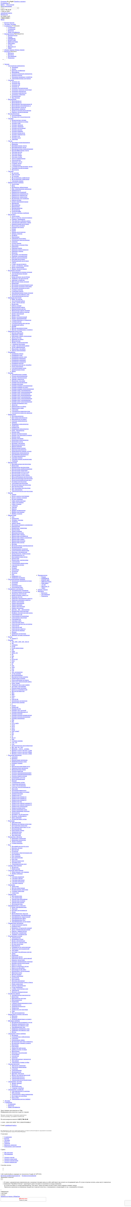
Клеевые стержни (17, 763)
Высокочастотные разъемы (20, 677)
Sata (13, 665)
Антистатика (16, 216)
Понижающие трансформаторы (21, 915)
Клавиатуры (15, 427)
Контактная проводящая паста (21, 766)
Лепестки (14, 405)
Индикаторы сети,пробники (20, 198)
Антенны (11, 80)
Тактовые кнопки (17, 457)
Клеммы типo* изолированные (21, 397)
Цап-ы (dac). (15, 1097)
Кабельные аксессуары (15, 331)
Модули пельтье (16, 974)
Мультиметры (16, 209)
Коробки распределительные (20, 963)
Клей (13, 765)
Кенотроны (15, 1045)
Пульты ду (15, 1085)
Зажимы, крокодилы (18, 379)
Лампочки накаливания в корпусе (22, 598)
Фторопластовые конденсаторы (21, 485)
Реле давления (16, 856)
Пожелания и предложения (12, 1146)
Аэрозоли (15, 757)
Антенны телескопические (20, 88)
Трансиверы (15, 569)
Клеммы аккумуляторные (19, 382)
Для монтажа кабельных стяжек (21, 222)
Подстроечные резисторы (19, 825)
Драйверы (15, 521)
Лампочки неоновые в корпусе (21, 600)
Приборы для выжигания (19, 256)
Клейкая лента (16, 926)
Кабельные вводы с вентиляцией (22, 958)
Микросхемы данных (18, 534)
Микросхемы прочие (18, 542)
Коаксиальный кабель (18, 307)
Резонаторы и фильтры (15, 837)
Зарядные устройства (18, 280)
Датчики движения (17, 126)
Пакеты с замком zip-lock (19, 931)
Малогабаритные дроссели (20, 913)
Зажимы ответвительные (19, 377)
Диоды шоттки (16, 160)
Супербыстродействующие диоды (22, 166)
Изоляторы (15, 955)
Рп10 (13, 725)
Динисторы (15, 886)
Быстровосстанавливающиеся (21, 142)
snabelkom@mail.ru (6, 13)
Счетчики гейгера (17, 878)
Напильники (15, 237)
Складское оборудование (15, 870)
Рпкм (13, 729)
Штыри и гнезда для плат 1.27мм (22, 750)
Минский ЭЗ (12, 46)
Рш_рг (14, 737)
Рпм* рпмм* (15, 731)
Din (13, 649)
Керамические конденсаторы (20, 467)
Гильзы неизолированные (19, 376)
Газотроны (15, 1038)
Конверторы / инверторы (19, 528)
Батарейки (15, 275)
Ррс (13, 734)
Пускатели (15, 851)
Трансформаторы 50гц (18, 920)
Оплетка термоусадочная (19, 776)
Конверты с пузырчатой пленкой (22, 928)
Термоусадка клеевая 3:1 (19, 797)
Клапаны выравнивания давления (22, 961)
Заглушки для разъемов (19, 686)
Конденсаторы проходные (20, 470)
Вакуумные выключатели (19, 417)
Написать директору (10, 1145)
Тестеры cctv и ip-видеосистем (21, 117)
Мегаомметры (16, 205)
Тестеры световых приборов (20, 213)
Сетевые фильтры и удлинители (21, 320)
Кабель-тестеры (16, 200)
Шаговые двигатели (18, 1073)
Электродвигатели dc (18, 1078)
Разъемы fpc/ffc (16, 709)
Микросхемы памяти (18, 539)
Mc (13, 657)
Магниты (14, 1016)
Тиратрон (15, 1057)
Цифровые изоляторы (18, 577)
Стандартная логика (18, 565)
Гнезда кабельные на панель (20, 680)
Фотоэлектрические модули (20, 296)
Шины (14, 371)
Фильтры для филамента (19, 816)
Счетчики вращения (18, 877)
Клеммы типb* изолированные (21, 390)
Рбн (13, 721)
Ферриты (14, 1017)
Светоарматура (16, 619)
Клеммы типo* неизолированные (22, 398)
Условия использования (29, 1175)
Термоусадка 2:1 (16, 795)
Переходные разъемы (18, 702)
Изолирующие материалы (19, 760)
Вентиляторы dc (17, 102)
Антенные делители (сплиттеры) (22, 89)
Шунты (14, 1032)
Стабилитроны (16, 165)
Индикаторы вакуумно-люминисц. (22, 1041)
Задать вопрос (5, 18)
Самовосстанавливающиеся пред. (22, 1003)
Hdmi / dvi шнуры (17, 299)
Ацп (13, 517)
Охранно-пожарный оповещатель (22, 73)
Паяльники (15, 246)
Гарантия (7, 1143)
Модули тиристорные (18, 888)
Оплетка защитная (17, 771)
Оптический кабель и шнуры (20, 312)
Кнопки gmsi (16, 432)
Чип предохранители (18, 1013)
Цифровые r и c (16, 576)
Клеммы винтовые (17, 384)
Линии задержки (17, 531)
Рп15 (13, 728)
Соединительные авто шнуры (21, 323)
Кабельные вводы (17, 957)
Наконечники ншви (18, 408)
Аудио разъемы (16, 673)
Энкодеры (15, 139)
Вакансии (11, 30)
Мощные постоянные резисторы (21, 824)
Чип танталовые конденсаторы (21, 488)
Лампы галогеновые (18, 601)
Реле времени (16, 854)
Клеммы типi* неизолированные (22, 395)
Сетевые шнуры (16, 321)
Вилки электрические (18, 941)
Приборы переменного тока (20, 1024)
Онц (13, 697)
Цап (13, 574)
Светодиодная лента (18, 622)
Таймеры (14, 566)
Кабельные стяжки (17, 334)
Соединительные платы (19, 368)
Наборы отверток (17, 233)
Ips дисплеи (15, 173)
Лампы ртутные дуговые (19, 1049)
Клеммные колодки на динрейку (22, 365)
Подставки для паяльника (19, 254)
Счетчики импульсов (18, 880)
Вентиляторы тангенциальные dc (22, 104)
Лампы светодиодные (18, 606)
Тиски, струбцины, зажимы (20, 265)
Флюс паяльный (16, 817)
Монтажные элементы (18, 109)
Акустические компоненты (16, 65)
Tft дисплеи (15, 176)
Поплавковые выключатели (20, 454)
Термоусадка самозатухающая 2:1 (22, 803)
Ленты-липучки (16, 337)
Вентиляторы (12, 99)
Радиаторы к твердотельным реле (22, 853)
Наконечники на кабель (19, 406)
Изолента (14, 758)
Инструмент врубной (18, 225)
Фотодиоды (15, 169)
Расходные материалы (15, 755)
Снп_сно (14, 742)
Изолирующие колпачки (19, 688)
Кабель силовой (16, 305)
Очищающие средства (18, 777)
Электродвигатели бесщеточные (21, 1080)
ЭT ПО (10, 45)
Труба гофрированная (18, 347)
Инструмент (12, 214)
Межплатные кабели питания (21, 310)
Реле (9, 845)
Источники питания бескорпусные (22, 285)
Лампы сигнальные (18, 608)
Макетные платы (17, 973)
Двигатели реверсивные (19, 1067)
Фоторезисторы (16, 833)
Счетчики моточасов (18, 881)
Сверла (14, 262)
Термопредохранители (18, 1006)
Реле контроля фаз (17, 857)
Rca (13, 662)
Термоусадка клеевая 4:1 (19, 798)
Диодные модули (17, 152)
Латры (14, 912)
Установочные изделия (15, 936)
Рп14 (13, 726)
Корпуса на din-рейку (18, 968)
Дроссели (14, 909)
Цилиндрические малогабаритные (22, 745)
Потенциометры (17, 829)
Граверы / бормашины (18, 219)
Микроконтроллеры (18, 533)
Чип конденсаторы (17, 486)
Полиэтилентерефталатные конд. (22, 480)
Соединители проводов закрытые (22, 413)
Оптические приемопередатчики (22, 581)
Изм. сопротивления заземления (21, 189)
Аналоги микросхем (10, 1162)
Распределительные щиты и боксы (22, 982)
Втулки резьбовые (17, 499)
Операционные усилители (20, 549)
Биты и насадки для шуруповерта (22, 217)
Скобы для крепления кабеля (20, 345)
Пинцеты (14, 253)
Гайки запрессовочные (19, 501)
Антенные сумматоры (18, 94)
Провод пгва (15, 315)
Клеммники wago (17, 355)
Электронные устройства (16, 1089)
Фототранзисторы (17, 904)
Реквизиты (11, 58)
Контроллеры (16, 529)
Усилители (15, 571)
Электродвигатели (13, 1064)
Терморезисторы (17, 832)
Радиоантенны (16, 96)
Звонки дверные (17, 1083)
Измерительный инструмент (20, 224)
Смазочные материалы (18, 784)
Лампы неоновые (17, 605)
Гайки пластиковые (18, 502)
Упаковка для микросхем (19, 934)
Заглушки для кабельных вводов (21, 952)
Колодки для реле (17, 848)
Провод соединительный (19, 317)
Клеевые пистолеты (18, 227)
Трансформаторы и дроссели (17, 905)
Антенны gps (16, 81)
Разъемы (10, 640)
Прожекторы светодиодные (20, 611)
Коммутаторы (16, 869)
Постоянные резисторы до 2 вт (21, 827)
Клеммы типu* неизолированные (22, 401)
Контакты (7, 51)
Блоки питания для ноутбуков (21, 277)
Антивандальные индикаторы (21, 592)
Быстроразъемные (17, 675)
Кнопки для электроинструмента (22, 435)
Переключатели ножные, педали (21, 451)
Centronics (15, 645)
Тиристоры (11, 885)
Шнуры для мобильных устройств (22, 329)
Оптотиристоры (16, 585)
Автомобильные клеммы (19, 374)
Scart (13, 667)
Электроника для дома (15, 1081)
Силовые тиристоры (18, 891)
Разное (10, 637)
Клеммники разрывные (19, 361)
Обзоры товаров (9, 50)
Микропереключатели (18, 445)
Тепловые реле (16, 862)
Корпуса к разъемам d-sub (19, 689)
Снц (13, 744)
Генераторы (15, 518)
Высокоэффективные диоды (20, 150)
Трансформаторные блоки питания (22, 293)
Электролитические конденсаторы (22, 491)
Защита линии (16, 523)
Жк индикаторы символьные (20, 179)
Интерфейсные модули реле (20, 846)
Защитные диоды (17, 161)
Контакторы (15, 849)
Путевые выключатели (19, 456)
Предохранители (17, 1000)
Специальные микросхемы (20, 563)
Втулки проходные (17, 944)
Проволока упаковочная (19, 933)
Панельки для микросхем (19, 552)
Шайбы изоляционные (18, 510)
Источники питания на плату (21, 288)
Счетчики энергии (17, 883)
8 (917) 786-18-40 (6, 9)
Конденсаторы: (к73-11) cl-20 (20, 472)
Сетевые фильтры (17, 843)
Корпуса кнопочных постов (20, 966)
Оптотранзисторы (17, 587)
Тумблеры (15, 461)
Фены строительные (18, 267)
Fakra (13, 651)
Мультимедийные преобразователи (22, 545)
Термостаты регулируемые (20, 1009)
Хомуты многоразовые (19, 350)
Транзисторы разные (18, 902)
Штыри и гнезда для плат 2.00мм (22, 752)
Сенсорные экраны (17, 181)
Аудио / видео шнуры (18, 302)
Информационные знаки (19, 761)
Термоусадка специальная (19, 806)
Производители (9, 34)
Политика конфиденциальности (10, 1175)
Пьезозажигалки (17, 1086)
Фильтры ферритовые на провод (21, 1019)
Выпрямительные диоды (19, 145)
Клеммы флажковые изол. (19, 403)
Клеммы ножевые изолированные (22, 385)
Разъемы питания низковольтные (22, 715)
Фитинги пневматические (20, 992)
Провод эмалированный (19, 318)
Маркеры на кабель (17, 339)
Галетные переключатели (19, 421)
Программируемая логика (19, 557)
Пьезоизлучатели (17, 75)
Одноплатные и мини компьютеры (22, 1094)
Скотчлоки (15, 409)
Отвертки (15, 241)
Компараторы (16, 526)
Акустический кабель (18, 301)
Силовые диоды (16, 163)
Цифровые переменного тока (20, 1029)
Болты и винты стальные (19, 497)
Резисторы (11, 821)
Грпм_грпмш (16, 683)
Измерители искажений (19, 192)
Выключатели (16, 945)
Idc (12, 654)
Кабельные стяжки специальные (21, 336)
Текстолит (15, 789)
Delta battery (11, 43)
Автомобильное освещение (20, 590)
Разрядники (15, 1001)
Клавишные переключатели (20, 429)
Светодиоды (15, 625)
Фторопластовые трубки (19, 819)
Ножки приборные (17, 976)
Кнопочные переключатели (20, 440)
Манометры (15, 203)
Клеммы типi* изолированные (21, 393)
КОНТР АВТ (12, 40)
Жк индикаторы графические (21, 177)
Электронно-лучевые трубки (20, 1062)
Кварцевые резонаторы (19, 840)
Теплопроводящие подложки (20, 792)
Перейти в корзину (20, 1)
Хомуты (14, 509)
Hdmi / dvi (15, 653)
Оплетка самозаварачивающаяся (21, 773)
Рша (13, 739)
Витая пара (15, 304)
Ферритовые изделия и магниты (18, 1014)
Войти (3, 4)
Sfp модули (15, 867)
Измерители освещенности (20, 193)
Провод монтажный (18, 313)
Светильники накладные (19, 617)
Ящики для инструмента (19, 269)
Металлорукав (16, 341)
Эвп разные (15, 1061)
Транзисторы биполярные (19, 899)
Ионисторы (15, 465)
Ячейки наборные (17, 873)
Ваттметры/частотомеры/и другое (22, 1022)
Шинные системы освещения (21, 635)
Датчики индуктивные (19, 128)
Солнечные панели (17, 291)
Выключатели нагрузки (19, 998)
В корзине (4, 1)
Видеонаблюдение (13, 113)
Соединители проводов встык (21, 411)
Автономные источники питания (22, 272)
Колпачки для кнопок (18, 443)
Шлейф (14, 326)
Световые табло (16, 621)
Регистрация (10, 4)
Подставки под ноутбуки (19, 1096)
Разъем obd (15, 707)
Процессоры (15, 558)
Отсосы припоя (16, 243)
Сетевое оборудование (15, 865)
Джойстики (15, 425)
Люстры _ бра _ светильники (20, 609)
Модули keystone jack (18, 691)
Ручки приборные (17, 987)
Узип (13, 1011)
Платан (10, 37)
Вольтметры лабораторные (20, 187)
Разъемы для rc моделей (19, 710)
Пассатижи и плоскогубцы (20, 245)
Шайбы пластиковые (18, 512)
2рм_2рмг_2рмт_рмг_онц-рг (20, 641)
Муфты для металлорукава (20, 342)
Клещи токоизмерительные (20, 201)
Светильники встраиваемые (20, 616)
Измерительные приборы (16, 182)
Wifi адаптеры (16, 1093)
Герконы (14, 422)
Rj (12, 664)
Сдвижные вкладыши (18, 344)
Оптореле (15, 584)
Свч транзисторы (17, 897)
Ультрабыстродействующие (20, 168)
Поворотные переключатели (20, 453)
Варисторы (15, 997)
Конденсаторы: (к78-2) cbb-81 (21, 475)
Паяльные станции (17, 251)
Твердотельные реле (18, 861)
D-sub (13, 646)
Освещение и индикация (15, 589)
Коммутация (12, 414)
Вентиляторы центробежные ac (21, 105)
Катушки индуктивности (19, 910)
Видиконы (15, 1035)
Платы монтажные (17, 366)
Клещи (14, 229)
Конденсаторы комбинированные (22, 469)
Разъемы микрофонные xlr (20, 712)
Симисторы (15, 893)
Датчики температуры (18, 134)
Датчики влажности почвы (20, 121)
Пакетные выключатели (19, 449)
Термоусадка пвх (17, 801)
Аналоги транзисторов (11, 1160)
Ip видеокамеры (16, 115)
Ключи (14, 230)
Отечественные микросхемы (20, 550)
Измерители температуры (19, 195)
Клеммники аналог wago (19, 357)
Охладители (15, 977)
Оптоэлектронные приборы (16, 579)
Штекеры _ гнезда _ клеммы (20, 749)
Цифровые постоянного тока (20, 1030)
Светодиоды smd (17, 627)
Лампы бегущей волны (19, 1048)
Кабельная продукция (14, 297)
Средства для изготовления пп (21, 787)
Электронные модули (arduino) (21, 1099)
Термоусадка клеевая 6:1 (19, 800)
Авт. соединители (17, 672)
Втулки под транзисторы (19, 942)
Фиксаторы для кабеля (18, 349)
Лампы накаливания (18, 603)
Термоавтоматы (16, 1005)
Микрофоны (15, 72)
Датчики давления (17, 125)
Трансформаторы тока (18, 1027)
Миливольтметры (17, 208)
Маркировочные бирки (19, 769)
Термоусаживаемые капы (19, 809)
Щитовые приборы (14, 1021)
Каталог (7, 22)
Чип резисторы (16, 835)
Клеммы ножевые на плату (20, 387)
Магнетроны (15, 1051)
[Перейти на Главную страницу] (6, 6)
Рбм (13, 720)
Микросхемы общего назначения (22, 537)
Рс (12, 736)
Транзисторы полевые (18, 901)
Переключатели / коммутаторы (21, 553)
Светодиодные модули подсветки (22, 624)
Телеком (14, 568)
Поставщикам (12, 56)
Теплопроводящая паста (19, 790)
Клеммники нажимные (19, 360)
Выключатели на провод (19, 419)
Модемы (14, 544)
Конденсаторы (12, 462)
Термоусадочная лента (18, 808)
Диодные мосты (16, 153)
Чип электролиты (17, 489)
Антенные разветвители (19, 93)
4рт (13, 643)
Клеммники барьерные (19, 358)
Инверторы (15, 283)
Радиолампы (15, 1054)
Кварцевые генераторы (19, 838)
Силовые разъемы (17, 741)
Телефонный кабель (18, 325)
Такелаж (14, 507)
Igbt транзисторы (17, 896)
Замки (13, 953)
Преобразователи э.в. (18, 555)
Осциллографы (16, 211)
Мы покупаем (8, 1152)
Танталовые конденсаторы (20, 483)
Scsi (13, 669)
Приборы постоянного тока (20, 1025)
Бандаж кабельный (17, 333)
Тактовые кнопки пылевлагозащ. (22, 459)
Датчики (10, 118)
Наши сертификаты (14, 32)
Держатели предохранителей (20, 949)
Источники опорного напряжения (22, 525)
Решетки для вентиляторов (20, 112)
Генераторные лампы (18, 1040)
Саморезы (15, 505)
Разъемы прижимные (18, 718)
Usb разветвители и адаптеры (21, 1091)
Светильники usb (17, 614)
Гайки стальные (16, 504)
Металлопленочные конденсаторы (22, 478)
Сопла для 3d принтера (19, 785)
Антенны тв (15, 86)
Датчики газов (16, 123)
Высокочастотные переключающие (22, 149)
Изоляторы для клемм (18, 381)
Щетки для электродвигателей (21, 1075)
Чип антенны (16, 97)
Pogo (13, 661)
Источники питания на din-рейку (22, 286)
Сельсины (15, 1069)
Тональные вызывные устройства (22, 77)
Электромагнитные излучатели (21, 78)
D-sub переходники (17, 648)
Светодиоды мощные (18, 630)
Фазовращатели (16, 1072)
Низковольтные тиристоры (20, 889)
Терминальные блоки (18, 369)
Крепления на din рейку (19, 969)
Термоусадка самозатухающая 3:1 (22, 805)
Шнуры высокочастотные (19, 328)
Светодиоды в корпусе (18, 629)
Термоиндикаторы (17, 793)
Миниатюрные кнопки (19, 448)
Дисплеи (10, 171)
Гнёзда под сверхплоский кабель (22, 681)
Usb (13, 670)
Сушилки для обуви (18, 1088)
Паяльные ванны (17, 248)
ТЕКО (10, 48)
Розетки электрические (19, 985)
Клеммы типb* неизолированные (22, 392)
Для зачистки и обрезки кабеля (21, 221)
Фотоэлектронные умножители (21, 1059)
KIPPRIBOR (11, 38)
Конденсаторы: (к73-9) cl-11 (20, 473)
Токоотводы (15, 990)
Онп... (13, 696)
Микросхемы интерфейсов (20, 536)
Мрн (13, 694)
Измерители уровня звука (19, 197)
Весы (13, 185)
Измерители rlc (16, 190)
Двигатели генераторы (19, 1065)
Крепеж (10, 493)
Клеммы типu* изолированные (21, 400)
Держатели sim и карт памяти (21, 685)
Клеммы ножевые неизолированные (23, 389)
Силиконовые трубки (18, 782)
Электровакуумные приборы (17, 1033)
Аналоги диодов (9, 1157)
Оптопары (15, 582)
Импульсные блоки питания (20, 281)
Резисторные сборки (18, 830)
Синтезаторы (16, 561)
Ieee (13, 656)
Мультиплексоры (17, 547)
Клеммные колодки (18, 363)
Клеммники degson (17, 353)
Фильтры (14, 573)
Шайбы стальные (17, 513)
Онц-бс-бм (15, 699)
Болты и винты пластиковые (20, 496)
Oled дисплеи (16, 174)
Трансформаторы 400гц (19, 918)
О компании (8, 26)
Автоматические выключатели (21, 995)
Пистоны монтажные (18, 981)
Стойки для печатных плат (20, 989)
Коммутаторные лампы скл (20, 595)
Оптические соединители (19, 701)
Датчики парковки (17, 131)
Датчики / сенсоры (17, 520)
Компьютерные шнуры (19, 309)
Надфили (14, 235)
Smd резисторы (16, 822)
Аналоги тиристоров (10, 1159)
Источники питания (14, 270)
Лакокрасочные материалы (20, 768)
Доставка (7, 24)
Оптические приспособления (20, 240)
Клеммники (11, 352)
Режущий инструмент (18, 259)
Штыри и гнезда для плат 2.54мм (22, 753)
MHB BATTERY (13, 42)
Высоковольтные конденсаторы (21, 464)
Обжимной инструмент (19, 238)
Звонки (14, 69)
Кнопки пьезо (16, 437)
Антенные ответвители (19, 91)
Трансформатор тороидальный (21, 917)
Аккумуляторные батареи (19, 273)
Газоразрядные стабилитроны (21, 1037)
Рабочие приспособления (19, 257)
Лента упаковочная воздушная (21, 929)
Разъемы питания (17, 713)
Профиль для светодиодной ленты (22, 613)
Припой (14, 781)
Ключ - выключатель (18, 430)
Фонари (14, 632)
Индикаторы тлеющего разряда (21, 1043)
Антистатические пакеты (19, 925)
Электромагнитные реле (19, 864)
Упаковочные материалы (15, 923)
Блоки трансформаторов (19, 907)
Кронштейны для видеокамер (21, 971)
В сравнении (5, 3)
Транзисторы (12, 894)
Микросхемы (12, 515)
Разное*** (15, 638)
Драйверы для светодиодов (20, 278)
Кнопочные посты (17, 441)
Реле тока (14, 859)
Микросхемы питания (18, 541)
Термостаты (15, 1008)
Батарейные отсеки (17, 939)
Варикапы (15, 144)
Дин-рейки (15, 950)
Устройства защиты (14, 993)
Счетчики (11, 875)
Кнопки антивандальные (19, 433)
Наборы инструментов (18, 232)
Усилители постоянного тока (20, 294)
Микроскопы (16, 206)
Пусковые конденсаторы (19, 481)
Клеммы (10, 373)
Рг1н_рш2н (15, 723)
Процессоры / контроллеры (20, 560)
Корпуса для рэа (16, 965)
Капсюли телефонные (18, 70)
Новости (7, 1141)
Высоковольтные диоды (19, 147)
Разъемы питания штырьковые (21, 717)
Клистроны (15, 1046)
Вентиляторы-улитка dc (19, 107)
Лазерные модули (17, 597)
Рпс (13, 733)
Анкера (14, 494)
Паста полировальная (18, 779)
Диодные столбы (17, 157)
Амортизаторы (16, 937)
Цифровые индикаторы (19, 633)
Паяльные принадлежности (20, 249)
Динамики (15, 67)
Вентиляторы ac (16, 101)
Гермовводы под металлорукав (21, 947)
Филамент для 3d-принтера (20, 814)
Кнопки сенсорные (17, 438)
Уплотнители (16, 813)
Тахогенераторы (17, 1070)
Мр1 (13, 693)
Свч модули (15, 1056)
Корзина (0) (4, 14)
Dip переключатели (17, 416)
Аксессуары (15, 184)
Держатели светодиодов (19, 593)
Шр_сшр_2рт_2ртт (17, 747)
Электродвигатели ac (18, 1077)
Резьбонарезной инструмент (20, 261)
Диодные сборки (17, 155)
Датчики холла (16, 137)
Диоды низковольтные (18, 158)
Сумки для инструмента (19, 264)
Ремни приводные (17, 984)
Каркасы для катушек (18, 960)
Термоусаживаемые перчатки (20, 811)
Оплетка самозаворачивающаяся (21, 774)
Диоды (10, 141)
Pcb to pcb (15, 659)
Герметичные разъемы (18, 678)
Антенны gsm (16, 83)
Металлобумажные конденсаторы (22, 477)
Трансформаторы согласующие (21, 921)
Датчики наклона (17, 129)
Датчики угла (16, 136)
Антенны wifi (16, 85)
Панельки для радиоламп (19, 1053)
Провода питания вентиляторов (21, 110)
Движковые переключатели (20, 424)
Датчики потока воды (18, 133)
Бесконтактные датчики (19, 120)
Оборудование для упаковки (20, 872)
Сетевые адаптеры (17, 289)
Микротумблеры (17, 446)
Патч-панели (16, 979)
